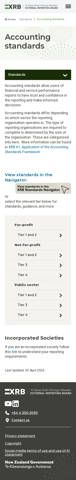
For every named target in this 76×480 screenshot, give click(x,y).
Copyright (13, 443)
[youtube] (8, 404)
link (14, 352)
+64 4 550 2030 (24, 413)
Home (11, 19)
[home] (38, 391)
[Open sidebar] (63, 74)
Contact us (20, 420)
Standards (25, 19)
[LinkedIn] (15, 404)
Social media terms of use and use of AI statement (37, 452)
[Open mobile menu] (68, 6)
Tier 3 (24, 265)
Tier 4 (24, 275)
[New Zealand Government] (29, 464)
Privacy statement (20, 436)
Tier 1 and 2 (28, 235)
